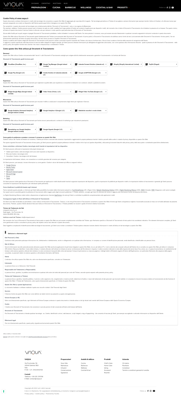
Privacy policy (29, 393)
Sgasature (64, 373)
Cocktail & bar (104, 7)
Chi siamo (35, 3)
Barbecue (70, 7)
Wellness (85, 7)
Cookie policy (39, 393)
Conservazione (66, 370)
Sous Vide (64, 363)
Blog (66, 3)
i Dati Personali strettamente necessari (38, 337)
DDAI (153, 190)
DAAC (143, 190)
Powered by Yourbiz (52, 393)
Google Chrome (11, 165)
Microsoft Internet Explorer (14, 172)
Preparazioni (38, 7)
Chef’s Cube (108, 363)
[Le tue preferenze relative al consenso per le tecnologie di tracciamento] (4, 391)
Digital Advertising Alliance (128, 190)
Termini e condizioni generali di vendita (135, 370)
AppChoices (58, 195)
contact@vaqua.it (36, 379)
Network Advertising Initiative (105, 190)
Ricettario (57, 3)
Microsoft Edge (11, 174)
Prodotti (122, 7)
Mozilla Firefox (10, 167)
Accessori (107, 370)
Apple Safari (10, 169)
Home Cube (108, 365)
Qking (106, 368)
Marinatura (64, 365)
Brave (8, 176)
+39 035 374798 (37, 376)
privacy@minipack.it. (83, 391)
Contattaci (45, 3)
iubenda (5, 337)
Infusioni (63, 368)
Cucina (56, 7)
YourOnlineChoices (78, 190)
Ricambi (107, 373)
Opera (8, 178)
